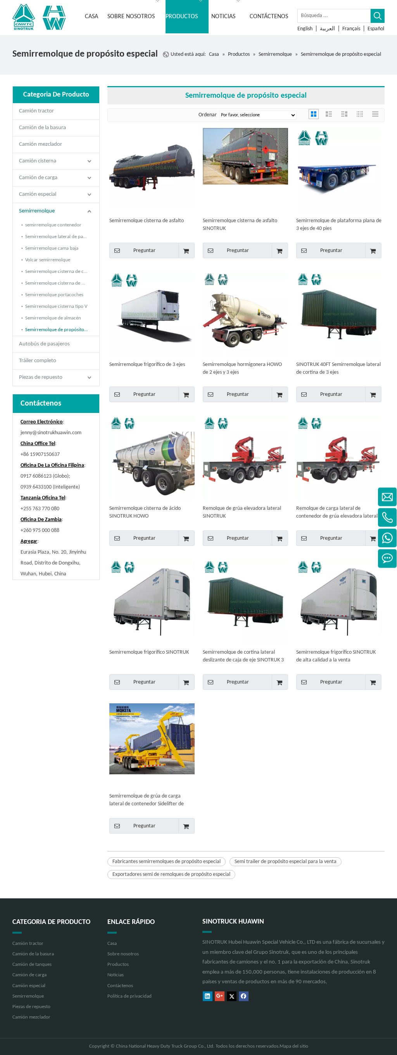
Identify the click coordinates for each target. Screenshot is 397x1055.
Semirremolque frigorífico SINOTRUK (149, 652)
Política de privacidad (129, 996)
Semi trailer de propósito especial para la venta (286, 862)
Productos (118, 964)
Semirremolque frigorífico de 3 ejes (147, 365)
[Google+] (219, 996)
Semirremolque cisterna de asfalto (146, 221)
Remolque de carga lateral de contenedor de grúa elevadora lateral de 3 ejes (337, 513)
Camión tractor (36, 111)
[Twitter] (231, 996)
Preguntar (144, 251)
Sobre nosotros (123, 954)
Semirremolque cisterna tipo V (56, 306)
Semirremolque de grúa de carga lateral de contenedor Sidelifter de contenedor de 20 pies (146, 800)
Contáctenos (120, 985)
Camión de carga (38, 178)
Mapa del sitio (294, 1046)
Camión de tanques (32, 964)
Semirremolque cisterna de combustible (62, 271)
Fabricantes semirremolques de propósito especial (166, 862)
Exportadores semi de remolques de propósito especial (171, 874)
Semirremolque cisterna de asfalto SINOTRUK (240, 224)
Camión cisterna (37, 161)
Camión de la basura (42, 128)
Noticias (115, 974)
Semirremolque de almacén (53, 318)
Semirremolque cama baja (51, 248)
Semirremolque (37, 211)
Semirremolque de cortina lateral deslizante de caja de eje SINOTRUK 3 (243, 656)
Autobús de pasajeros (44, 344)
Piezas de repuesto (40, 377)
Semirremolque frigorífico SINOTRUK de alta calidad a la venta (336, 656)
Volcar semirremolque (47, 259)
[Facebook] (244, 996)
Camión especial (37, 194)
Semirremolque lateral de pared (57, 236)
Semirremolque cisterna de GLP (57, 283)
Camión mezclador (40, 144)
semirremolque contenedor (53, 225)
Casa (112, 943)
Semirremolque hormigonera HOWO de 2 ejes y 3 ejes (242, 368)
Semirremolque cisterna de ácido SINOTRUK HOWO (145, 512)
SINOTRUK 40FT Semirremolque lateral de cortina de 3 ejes (338, 368)
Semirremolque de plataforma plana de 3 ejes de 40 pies (338, 224)
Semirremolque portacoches (54, 294)
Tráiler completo (37, 361)
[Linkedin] (207, 996)
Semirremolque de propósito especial (62, 329)
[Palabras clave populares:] (378, 16)
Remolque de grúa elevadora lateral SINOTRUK (242, 512)
